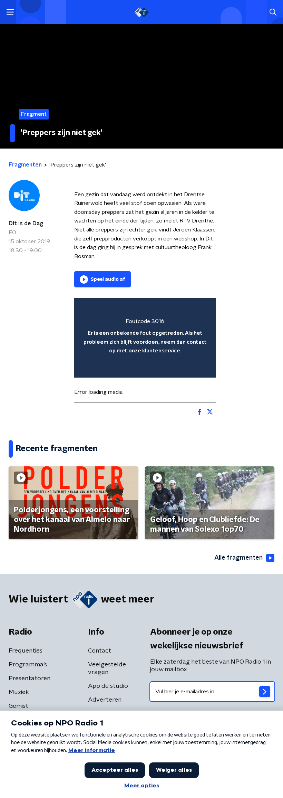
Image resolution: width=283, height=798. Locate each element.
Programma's (28, 665)
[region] (145, 338)
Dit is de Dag (26, 223)
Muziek (19, 692)
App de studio (108, 686)
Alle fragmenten (238, 558)
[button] (10, 12)
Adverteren (104, 700)
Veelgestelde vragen (107, 668)
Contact (99, 651)
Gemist (18, 706)
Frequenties (25, 651)
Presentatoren (29, 678)
